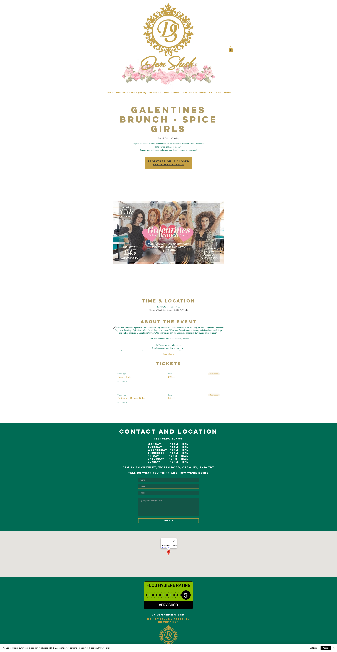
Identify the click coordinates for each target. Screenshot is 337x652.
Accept (325, 647)
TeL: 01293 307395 (168, 438)
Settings (313, 647)
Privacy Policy (104, 647)
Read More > (168, 354)
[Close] (333, 648)
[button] (231, 49)
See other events (168, 164)
